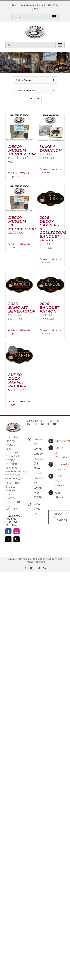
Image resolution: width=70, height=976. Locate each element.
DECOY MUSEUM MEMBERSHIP (22, 150)
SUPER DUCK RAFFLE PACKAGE (18, 380)
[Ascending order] (53, 80)
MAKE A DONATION (51, 148)
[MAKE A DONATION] (50, 127)
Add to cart (14, 246)
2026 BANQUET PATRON (49, 307)
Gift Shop (59, 495)
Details (26, 173)
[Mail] (8, 539)
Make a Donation (60, 452)
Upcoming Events (60, 467)
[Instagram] (16, 531)
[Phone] (16, 539)
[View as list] (37, 99)
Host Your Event (59, 480)
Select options (15, 175)
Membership (60, 441)
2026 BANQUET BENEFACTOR (22, 307)
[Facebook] (8, 531)
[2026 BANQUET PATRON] (50, 284)
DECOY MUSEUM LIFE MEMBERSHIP (22, 223)
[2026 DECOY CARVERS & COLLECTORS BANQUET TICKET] (50, 198)
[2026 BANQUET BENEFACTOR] (19, 284)
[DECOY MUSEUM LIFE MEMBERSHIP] (19, 198)
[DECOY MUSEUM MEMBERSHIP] (19, 127)
